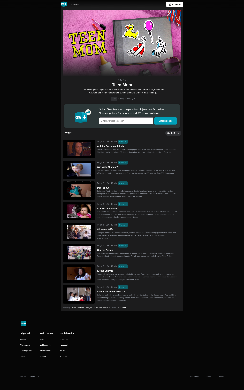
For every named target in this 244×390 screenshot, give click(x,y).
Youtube (63, 356)
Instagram (64, 339)
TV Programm (26, 351)
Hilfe (42, 339)
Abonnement (45, 351)
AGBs (221, 376)
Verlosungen (25, 345)
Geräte (43, 356)
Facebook (64, 345)
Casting (23, 339)
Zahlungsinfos (45, 345)
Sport (22, 356)
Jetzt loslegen (165, 121)
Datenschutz (194, 376)
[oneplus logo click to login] (64, 4)
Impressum (209, 376)
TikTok (62, 351)
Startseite (75, 4)
